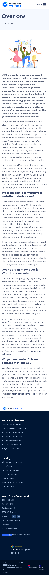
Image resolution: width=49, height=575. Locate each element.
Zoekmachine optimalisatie (14, 428)
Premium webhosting (11, 445)
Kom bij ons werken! (16, 535)
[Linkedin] (18, 516)
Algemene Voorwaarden (12, 482)
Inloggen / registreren (12, 462)
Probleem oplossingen (12, 440)
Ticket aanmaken (9, 529)
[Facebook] (14, 516)
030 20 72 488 (8, 500)
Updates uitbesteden (11, 424)
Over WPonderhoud (11, 521)
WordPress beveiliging (12, 436)
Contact (5, 525)
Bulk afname (7, 466)
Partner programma (10, 470)
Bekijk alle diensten (10, 449)
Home (10, 408)
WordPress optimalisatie (12, 432)
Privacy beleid (8, 478)
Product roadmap (9, 474)
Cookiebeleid (8, 486)
